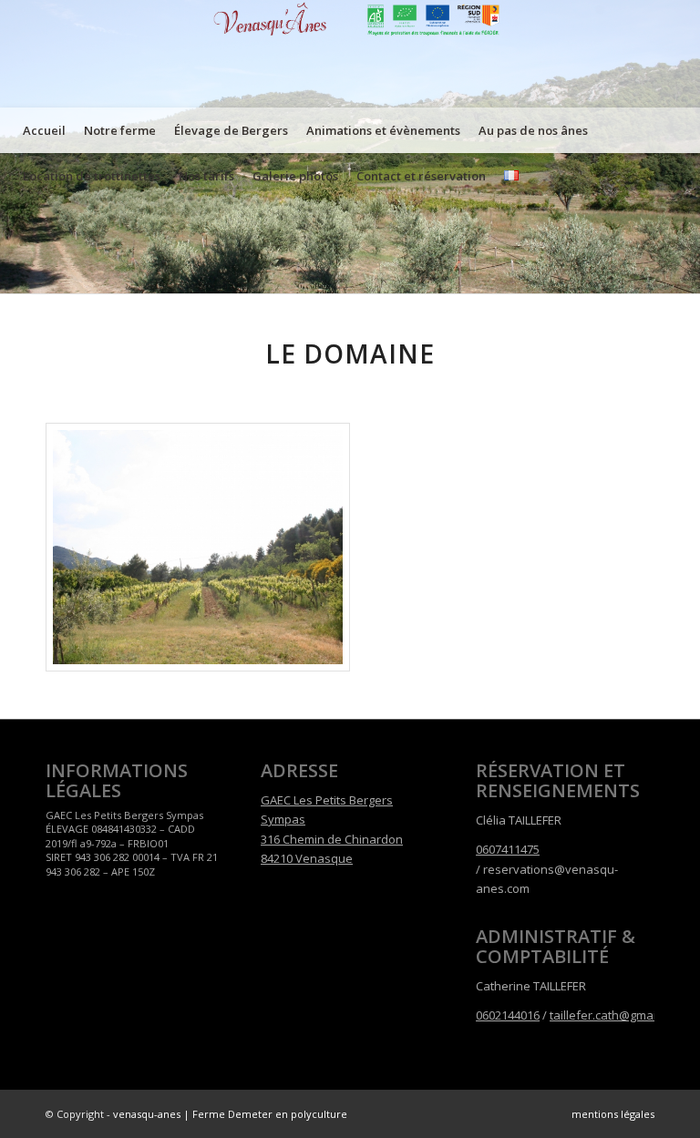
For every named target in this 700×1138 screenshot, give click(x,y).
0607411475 (508, 849)
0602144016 (508, 1015)
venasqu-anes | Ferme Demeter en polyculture (230, 1114)
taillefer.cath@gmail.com (617, 1015)
